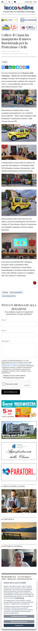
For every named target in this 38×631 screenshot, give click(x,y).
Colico (4, 62)
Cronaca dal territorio (10, 51)
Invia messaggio (11, 392)
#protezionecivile (8, 296)
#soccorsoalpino (16, 292)
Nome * (4, 320)
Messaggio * (5, 341)
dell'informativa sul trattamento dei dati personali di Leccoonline (16, 365)
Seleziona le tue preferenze (19, 621)
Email (3, 331)
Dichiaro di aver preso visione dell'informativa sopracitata (14, 377)
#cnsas (5, 292)
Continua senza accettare (19, 616)
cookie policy (19, 598)
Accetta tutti (19, 625)
